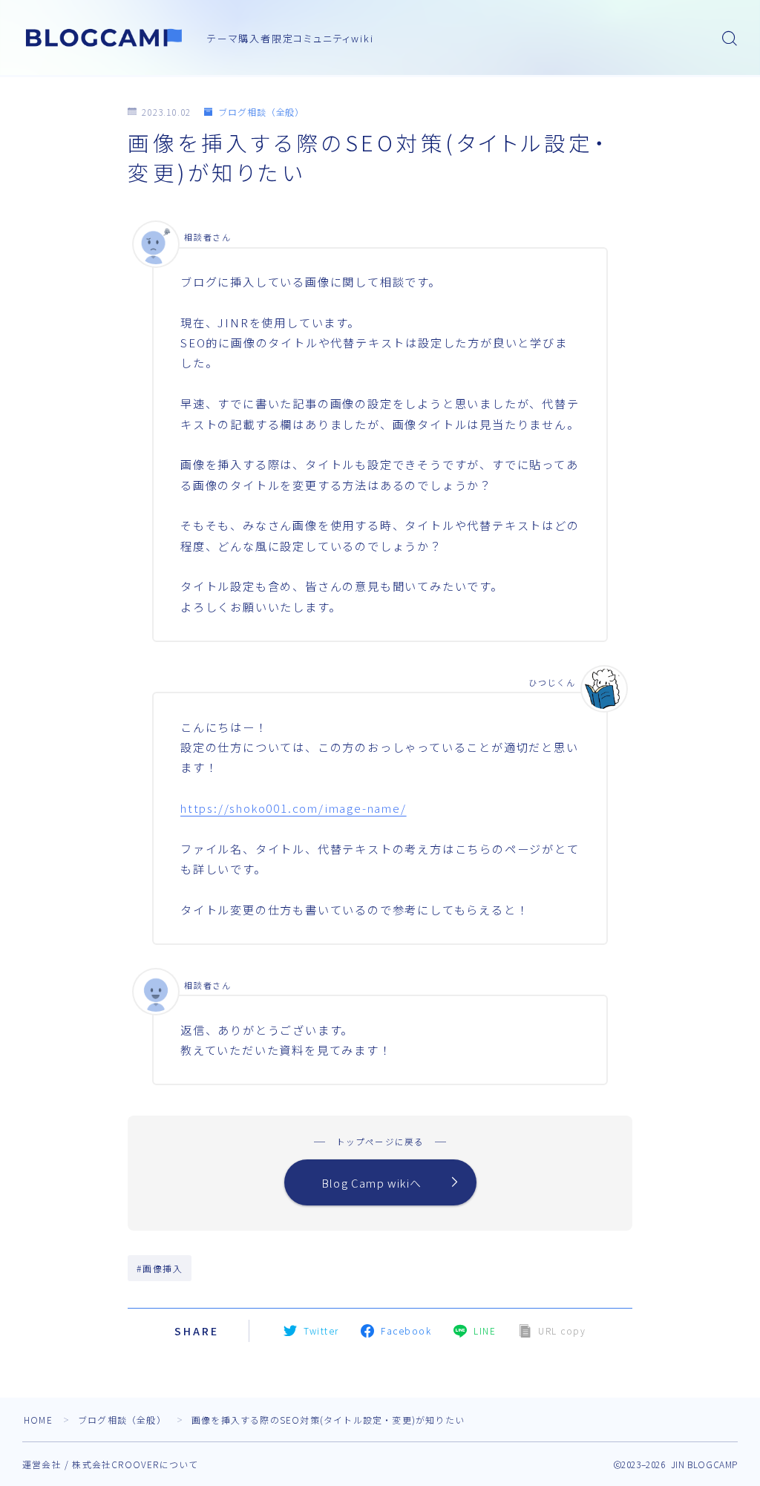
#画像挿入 (160, 1268)
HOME (38, 1419)
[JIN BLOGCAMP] (104, 37)
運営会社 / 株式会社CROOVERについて (110, 1464)
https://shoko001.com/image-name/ (293, 807)
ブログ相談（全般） (261, 111)
